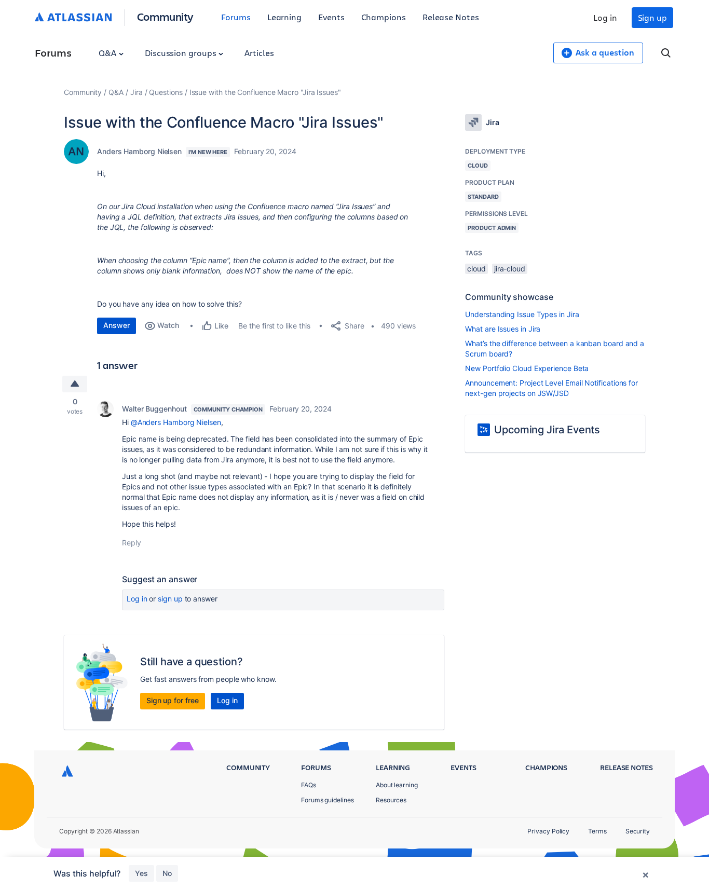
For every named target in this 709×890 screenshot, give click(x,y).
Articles (259, 52)
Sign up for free (172, 700)
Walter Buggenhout (154, 408)
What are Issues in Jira (502, 328)
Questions (165, 92)
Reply (131, 542)
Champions (383, 16)
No (167, 873)
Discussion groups (182, 52)
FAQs (308, 785)
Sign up (652, 17)
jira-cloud (509, 268)
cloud (476, 268)
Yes (141, 873)
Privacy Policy (548, 831)
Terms (597, 831)
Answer (116, 325)
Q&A (108, 52)
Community (165, 16)
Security (637, 831)
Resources (391, 800)
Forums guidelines (327, 800)
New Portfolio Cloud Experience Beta (527, 368)
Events (331, 16)
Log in (605, 17)
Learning (284, 16)
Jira (136, 92)
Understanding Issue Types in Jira (522, 314)
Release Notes (450, 16)
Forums (236, 16)
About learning (397, 785)
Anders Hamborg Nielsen (139, 151)
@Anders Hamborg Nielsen (176, 422)
